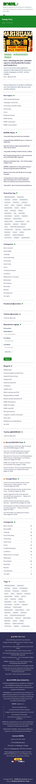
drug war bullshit (8, 207)
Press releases (8, 283)
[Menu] (4, 15)
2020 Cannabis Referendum (11, 99)
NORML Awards (8, 118)
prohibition (19, 718)
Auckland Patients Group (11, 376)
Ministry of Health (9, 221)
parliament (15, 224)
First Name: (7, 338)
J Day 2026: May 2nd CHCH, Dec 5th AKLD (17, 136)
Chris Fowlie (7, 202)
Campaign (8, 54)
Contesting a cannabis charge (12, 105)
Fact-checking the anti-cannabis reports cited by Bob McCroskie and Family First (18, 63)
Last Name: (7, 344)
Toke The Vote (8, 237)
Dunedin (17, 207)
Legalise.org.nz (8, 389)
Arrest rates (7, 199)
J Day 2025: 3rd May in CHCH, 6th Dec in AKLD (18, 151)
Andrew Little (20, 197)
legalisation (25, 216)
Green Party (13, 210)
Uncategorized (8, 293)
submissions (7, 235)
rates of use (18, 229)
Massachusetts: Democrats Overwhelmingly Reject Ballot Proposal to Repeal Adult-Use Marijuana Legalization (18, 457)
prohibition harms (9, 229)
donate (11, 752)
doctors (6, 205)
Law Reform (7, 273)
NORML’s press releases (10, 125)
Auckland (15, 199)
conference (24, 202)
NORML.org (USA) (9, 408)
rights (25, 714)
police (6, 226)
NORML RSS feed (19, 637)
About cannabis (8, 248)
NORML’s (17, 167)
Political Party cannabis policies (17, 226)
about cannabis (25, 709)
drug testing (27, 205)
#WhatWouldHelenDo (10, 197)
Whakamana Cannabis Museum (12, 421)
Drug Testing (7, 109)
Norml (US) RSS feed (14, 442)
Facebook (19, 745)
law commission (8, 216)
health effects (8, 213)
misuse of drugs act (19, 221)
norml (28, 221)
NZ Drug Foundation (9, 411)
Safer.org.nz (7, 418)
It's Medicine (7, 386)
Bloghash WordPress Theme (21, 781)
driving (12, 205)
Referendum (7, 232)
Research (8, 57)
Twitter (26, 745)
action (18, 712)
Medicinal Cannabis (9, 115)
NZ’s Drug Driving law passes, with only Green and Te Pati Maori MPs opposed (18, 156)
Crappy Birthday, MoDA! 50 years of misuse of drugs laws (18, 141)
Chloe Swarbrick (23, 199)
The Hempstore (14, 748)
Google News (11, 479)
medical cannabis (17, 218)
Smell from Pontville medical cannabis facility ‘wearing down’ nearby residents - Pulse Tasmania (16, 484)
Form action (7, 328)
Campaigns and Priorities (11, 102)
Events (6, 112)
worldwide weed (25, 237)
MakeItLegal (7, 218)
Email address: (8, 331)
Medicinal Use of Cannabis (11, 277)
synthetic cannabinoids (18, 235)
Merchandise (7, 280)
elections (23, 207)
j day (15, 213)
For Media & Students (20, 54)
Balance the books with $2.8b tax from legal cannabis (17, 173)
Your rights (7, 296)
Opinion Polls (7, 224)
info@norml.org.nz (19, 742)
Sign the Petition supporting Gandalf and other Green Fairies (17, 146)
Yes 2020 (6, 424)
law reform (17, 216)
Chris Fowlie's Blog (9, 257)
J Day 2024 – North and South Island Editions (18, 185)
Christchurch (16, 202)
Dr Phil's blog (7, 261)
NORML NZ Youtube (9, 405)
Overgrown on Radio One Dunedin (13, 415)
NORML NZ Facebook (10, 402)
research (15, 232)
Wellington (16, 237)
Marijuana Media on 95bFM (11, 395)
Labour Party (22, 213)
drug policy (19, 205)
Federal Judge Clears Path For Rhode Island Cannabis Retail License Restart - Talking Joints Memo (17, 496)
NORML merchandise (9, 122)
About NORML (8, 251)
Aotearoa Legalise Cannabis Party (13, 373)
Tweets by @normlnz (10, 318)
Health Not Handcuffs (10, 382)
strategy (22, 232)
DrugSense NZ (8, 379)
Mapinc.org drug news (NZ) (11, 392)
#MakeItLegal (7, 370)
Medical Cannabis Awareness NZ (13, 398)
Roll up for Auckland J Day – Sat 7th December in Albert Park (18, 162)
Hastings (20, 210)
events (6, 210)
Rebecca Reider (27, 229)
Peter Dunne (23, 224)
